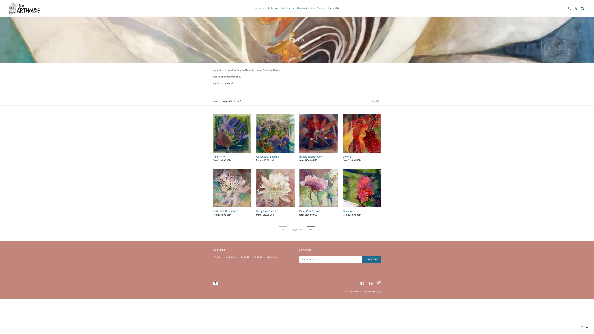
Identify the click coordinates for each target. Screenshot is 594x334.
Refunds (245, 256)
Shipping (257, 256)
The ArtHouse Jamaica (357, 291)
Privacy (216, 256)
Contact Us (272, 256)
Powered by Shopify (373, 291)
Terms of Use (230, 256)
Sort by (216, 101)
